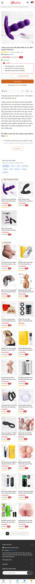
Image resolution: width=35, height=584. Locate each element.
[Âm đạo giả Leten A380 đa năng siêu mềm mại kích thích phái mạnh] (9, 452)
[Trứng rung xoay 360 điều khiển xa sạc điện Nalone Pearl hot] (17, 27)
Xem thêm (17, 148)
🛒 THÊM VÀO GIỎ (22, 76)
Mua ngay (17, 81)
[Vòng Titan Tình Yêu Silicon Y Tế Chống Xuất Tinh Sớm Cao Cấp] (26, 309)
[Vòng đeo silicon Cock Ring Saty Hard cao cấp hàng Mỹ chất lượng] (9, 396)
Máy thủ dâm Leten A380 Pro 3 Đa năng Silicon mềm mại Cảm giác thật (25, 264)
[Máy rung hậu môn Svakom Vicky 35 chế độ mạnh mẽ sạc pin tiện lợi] (9, 218)
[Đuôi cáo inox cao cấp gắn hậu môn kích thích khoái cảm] (9, 281)
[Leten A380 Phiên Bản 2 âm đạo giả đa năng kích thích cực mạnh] (26, 338)
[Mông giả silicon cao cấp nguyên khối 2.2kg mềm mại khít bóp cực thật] (26, 510)
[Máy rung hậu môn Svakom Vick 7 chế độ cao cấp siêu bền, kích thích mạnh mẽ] (26, 189)
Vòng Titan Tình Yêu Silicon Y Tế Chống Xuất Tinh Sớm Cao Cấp (25, 320)
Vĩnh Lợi (13, 166)
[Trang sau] (27, 533)
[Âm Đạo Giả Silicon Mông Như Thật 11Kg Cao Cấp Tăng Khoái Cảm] (9, 252)
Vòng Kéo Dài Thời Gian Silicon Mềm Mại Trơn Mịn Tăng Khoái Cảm (25, 406)
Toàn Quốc (6, 166)
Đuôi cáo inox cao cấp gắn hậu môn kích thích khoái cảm (8, 291)
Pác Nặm (24, 169)
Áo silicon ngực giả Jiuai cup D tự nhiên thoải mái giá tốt (8, 320)
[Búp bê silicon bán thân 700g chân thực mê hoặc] (26, 424)
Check (30, 573)
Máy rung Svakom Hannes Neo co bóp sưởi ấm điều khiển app (9, 492)
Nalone (12, 54)
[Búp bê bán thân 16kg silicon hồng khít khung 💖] (26, 281)
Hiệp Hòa (5, 172)
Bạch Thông (25, 166)
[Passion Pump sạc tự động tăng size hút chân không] (26, 481)
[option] (17, 27)
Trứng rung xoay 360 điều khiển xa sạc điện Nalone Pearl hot (8, 200)
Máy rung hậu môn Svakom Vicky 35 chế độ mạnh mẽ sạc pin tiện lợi (8, 230)
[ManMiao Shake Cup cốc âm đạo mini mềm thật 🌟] (9, 510)
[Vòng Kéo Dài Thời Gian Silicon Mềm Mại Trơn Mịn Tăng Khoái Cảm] (26, 396)
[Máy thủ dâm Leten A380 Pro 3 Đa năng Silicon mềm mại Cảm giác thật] (26, 252)
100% (27, 91)
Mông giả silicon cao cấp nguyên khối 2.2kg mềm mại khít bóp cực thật (25, 522)
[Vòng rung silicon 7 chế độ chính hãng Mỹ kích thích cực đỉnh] (9, 424)
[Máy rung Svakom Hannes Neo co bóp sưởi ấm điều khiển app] (9, 481)
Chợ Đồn (5, 169)
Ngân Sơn (17, 169)
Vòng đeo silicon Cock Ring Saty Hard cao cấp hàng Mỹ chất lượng (9, 406)
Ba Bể (18, 166)
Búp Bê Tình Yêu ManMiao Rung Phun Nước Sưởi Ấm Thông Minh (8, 350)
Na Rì (11, 169)
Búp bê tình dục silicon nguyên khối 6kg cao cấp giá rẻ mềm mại (8, 379)
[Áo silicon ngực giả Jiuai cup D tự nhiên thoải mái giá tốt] (9, 309)
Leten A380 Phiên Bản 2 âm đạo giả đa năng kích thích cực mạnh (25, 350)
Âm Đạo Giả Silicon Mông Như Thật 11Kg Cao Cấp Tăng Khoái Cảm (8, 264)
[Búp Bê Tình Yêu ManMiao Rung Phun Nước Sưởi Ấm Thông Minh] (9, 338)
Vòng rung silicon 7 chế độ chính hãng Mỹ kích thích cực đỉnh (8, 434)
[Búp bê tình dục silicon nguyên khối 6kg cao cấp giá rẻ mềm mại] (9, 367)
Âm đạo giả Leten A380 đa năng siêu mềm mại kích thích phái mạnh (9, 463)
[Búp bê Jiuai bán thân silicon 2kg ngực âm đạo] (26, 452)
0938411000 (19, 85)
